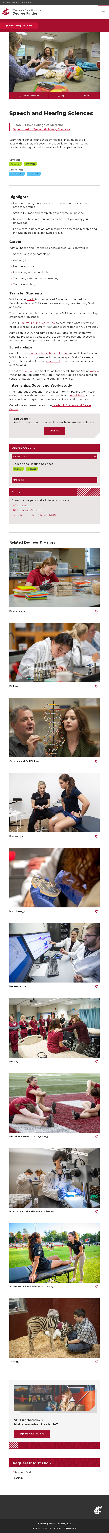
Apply (63, 96)
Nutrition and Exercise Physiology (29, 1136)
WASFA (94, 371)
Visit (89, 96)
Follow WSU (70, 1528)
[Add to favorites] (96, 611)
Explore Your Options (32, 1433)
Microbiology (17, 911)
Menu (103, 12)
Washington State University (18, 2)
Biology (13, 686)
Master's (18, 480)
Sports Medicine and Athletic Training (31, 1286)
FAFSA (28, 371)
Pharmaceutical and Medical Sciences (31, 1211)
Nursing (13, 1061)
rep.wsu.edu (24, 505)
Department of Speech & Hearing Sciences (41, 129)
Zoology (14, 1361)
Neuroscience (17, 986)
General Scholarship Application (48, 353)
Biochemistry (17, 611)
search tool (53, 361)
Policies (47, 1528)
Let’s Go (54, 430)
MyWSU (57, 1528)
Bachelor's (20, 456)
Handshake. (77, 395)
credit (30, 299)
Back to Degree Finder (20, 25)
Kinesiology (16, 836)
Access (36, 1528)
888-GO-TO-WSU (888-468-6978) (36, 515)
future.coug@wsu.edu (30, 510)
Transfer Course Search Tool (38, 323)
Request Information (30, 96)
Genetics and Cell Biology (24, 761)
